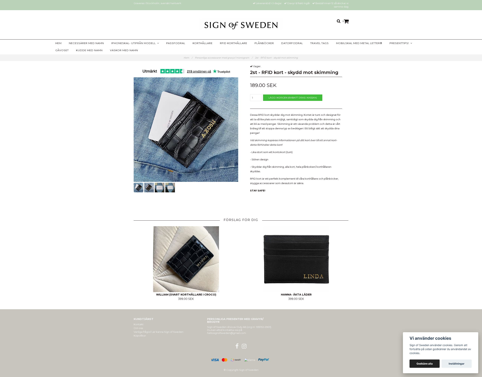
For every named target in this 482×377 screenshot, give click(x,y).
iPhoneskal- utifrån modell (134, 43)
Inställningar (456, 363)
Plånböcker (264, 43)
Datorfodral (292, 43)
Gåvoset (62, 50)
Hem (58, 43)
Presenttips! (400, 43)
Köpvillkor (140, 335)
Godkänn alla (424, 363)
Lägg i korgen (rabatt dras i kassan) (292, 97)
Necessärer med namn (86, 43)
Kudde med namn (89, 50)
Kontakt (138, 324)
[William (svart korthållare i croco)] (186, 259)
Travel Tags (319, 43)
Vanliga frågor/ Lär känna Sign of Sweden (158, 331)
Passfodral (175, 43)
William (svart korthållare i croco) (186, 294)
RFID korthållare (233, 43)
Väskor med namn (124, 50)
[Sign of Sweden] (241, 23)
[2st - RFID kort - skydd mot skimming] (186, 129)
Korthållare (203, 43)
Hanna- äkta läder (296, 294)
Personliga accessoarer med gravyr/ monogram (223, 57)
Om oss (138, 328)
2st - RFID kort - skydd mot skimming (276, 57)
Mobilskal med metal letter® (359, 43)
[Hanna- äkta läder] (296, 259)
